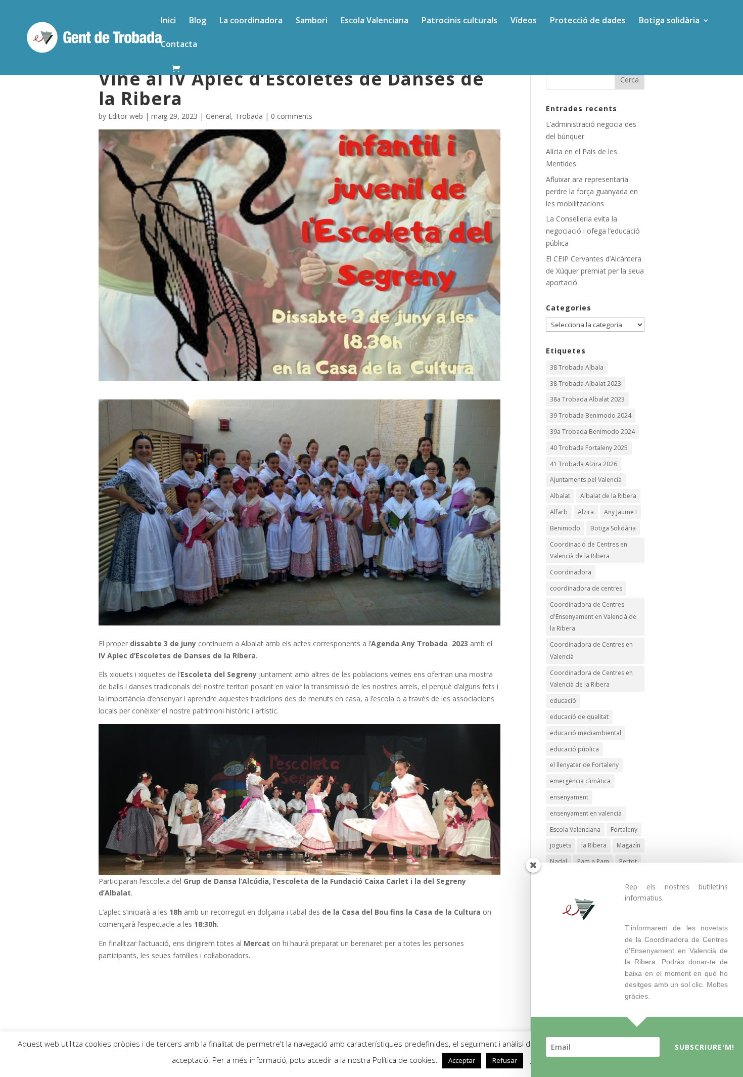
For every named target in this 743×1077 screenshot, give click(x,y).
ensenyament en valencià (586, 813)
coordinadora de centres (586, 588)
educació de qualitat (579, 716)
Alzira (586, 512)
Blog (197, 21)
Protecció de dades (588, 21)
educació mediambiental (585, 733)
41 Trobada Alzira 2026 (583, 464)
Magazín (628, 845)
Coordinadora (570, 572)
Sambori (312, 21)
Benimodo (565, 528)
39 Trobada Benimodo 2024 (590, 415)
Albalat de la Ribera (608, 495)
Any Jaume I (620, 512)
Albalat (560, 495)
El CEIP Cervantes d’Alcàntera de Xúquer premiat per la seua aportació (595, 271)
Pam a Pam (593, 861)
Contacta (179, 45)
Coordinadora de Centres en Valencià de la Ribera (591, 678)
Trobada (249, 116)
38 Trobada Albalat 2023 (585, 383)
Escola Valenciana (374, 21)
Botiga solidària (669, 21)
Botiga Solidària (613, 528)
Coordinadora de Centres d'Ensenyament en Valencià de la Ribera (593, 616)
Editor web (125, 116)
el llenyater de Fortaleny (584, 764)
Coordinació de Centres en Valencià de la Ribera (588, 550)
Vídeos (523, 21)
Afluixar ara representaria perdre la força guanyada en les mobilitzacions (592, 191)
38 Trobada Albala (576, 367)
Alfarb (559, 512)
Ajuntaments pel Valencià (586, 479)
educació (563, 700)
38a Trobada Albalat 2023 (587, 399)
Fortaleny (624, 829)
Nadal (558, 861)
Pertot (628, 861)
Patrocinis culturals (459, 21)
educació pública (574, 749)
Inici (168, 21)
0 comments (291, 116)
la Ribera (594, 845)
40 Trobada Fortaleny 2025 (589, 447)
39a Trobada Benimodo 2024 (592, 431)
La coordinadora (251, 21)
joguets (560, 845)
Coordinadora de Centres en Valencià (591, 650)
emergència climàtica (580, 781)
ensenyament (569, 797)
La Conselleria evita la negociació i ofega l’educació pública (593, 231)
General (218, 116)
